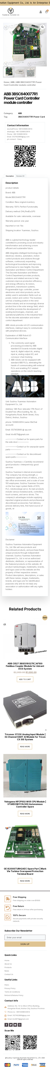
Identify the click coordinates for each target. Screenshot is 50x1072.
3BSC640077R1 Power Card (31, 117)
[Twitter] (11, 1025)
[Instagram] (19, 1025)
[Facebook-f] (6, 1025)
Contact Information (18, 125)
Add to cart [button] (25, 679)
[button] (33, 11)
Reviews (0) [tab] (20, 176)
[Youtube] (15, 1025)
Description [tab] (10, 176)
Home (6, 82)
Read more (25, 746)
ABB (12, 82)
